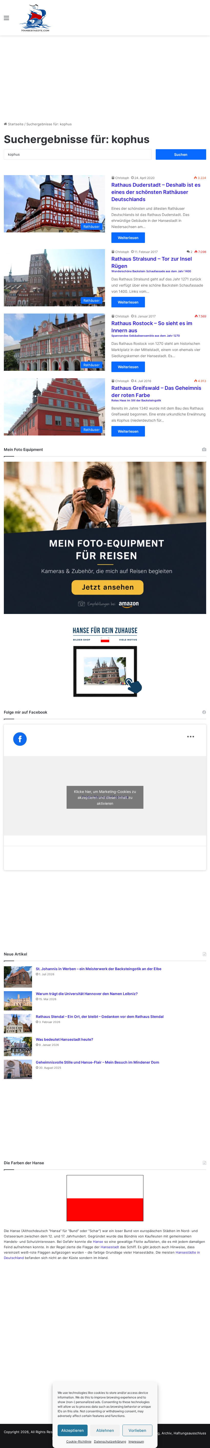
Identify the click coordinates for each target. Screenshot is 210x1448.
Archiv (167, 1433)
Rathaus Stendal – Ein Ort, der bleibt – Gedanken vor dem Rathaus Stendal (100, 1016)
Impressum (136, 1441)
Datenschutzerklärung (110, 1441)
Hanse (98, 1241)
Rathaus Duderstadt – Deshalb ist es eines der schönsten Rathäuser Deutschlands (156, 192)
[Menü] (6, 19)
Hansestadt (110, 1247)
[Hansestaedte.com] (35, 18)
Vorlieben (137, 1430)
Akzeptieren (72, 1430)
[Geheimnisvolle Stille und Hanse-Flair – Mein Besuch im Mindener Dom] (18, 1069)
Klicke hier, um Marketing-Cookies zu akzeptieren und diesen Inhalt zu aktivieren (105, 797)
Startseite (15, 124)
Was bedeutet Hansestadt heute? (64, 1039)
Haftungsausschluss (190, 1433)
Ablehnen (105, 1430)
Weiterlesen (128, 237)
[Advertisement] (105, 76)
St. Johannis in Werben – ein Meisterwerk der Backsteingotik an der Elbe (98, 969)
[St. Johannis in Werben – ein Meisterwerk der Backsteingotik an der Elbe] (18, 977)
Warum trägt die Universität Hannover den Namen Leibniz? (87, 993)
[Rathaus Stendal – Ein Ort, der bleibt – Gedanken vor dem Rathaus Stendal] (18, 1023)
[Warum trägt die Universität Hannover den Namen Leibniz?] (18, 1000)
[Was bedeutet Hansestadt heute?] (18, 1046)
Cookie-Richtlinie (78, 1441)
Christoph (122, 178)
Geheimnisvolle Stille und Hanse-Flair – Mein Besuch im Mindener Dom (97, 1062)
